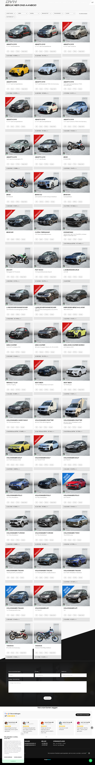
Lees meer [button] (25, 733)
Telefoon (63, 671)
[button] (3, 728)
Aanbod (51, 2)
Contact (84, 2)
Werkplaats (67, 2)
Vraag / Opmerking (13, 679)
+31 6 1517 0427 (44, 745)
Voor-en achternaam (14, 671)
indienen (47, 698)
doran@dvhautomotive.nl (30, 743)
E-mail (36, 671)
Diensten (58, 2)
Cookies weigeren (18, 757)
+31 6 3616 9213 (44, 743)
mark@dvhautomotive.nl (30, 745)
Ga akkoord (13, 761)
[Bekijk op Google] (6, 723)
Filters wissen (83, 13)
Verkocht (76, 2)
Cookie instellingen (8, 757)
